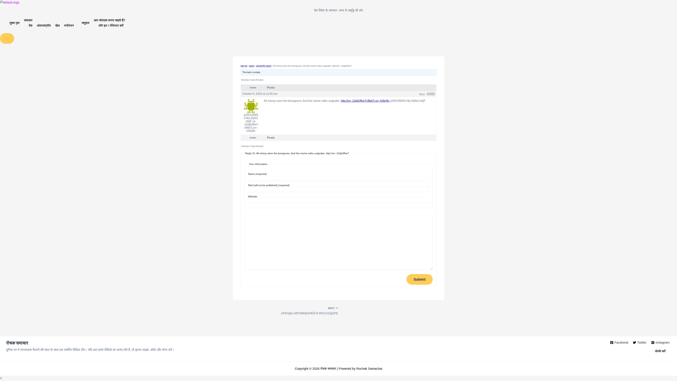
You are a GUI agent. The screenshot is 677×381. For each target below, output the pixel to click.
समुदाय (85, 23)
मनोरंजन (69, 25)
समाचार (28, 20)
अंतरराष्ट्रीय (44, 25)
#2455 (431, 93)
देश (30, 25)
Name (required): (257, 174)
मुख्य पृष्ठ (15, 23)
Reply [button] (422, 94)
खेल (57, 25)
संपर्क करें (660, 351)
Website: (253, 196)
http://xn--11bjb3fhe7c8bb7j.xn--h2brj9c (365, 100)
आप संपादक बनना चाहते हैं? (109, 20)
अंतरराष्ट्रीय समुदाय (263, 66)
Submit (420, 279)
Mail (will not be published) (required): (269, 185)
